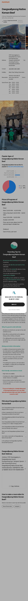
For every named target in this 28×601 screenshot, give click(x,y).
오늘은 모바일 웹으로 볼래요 (14, 309)
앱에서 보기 (14, 304)
